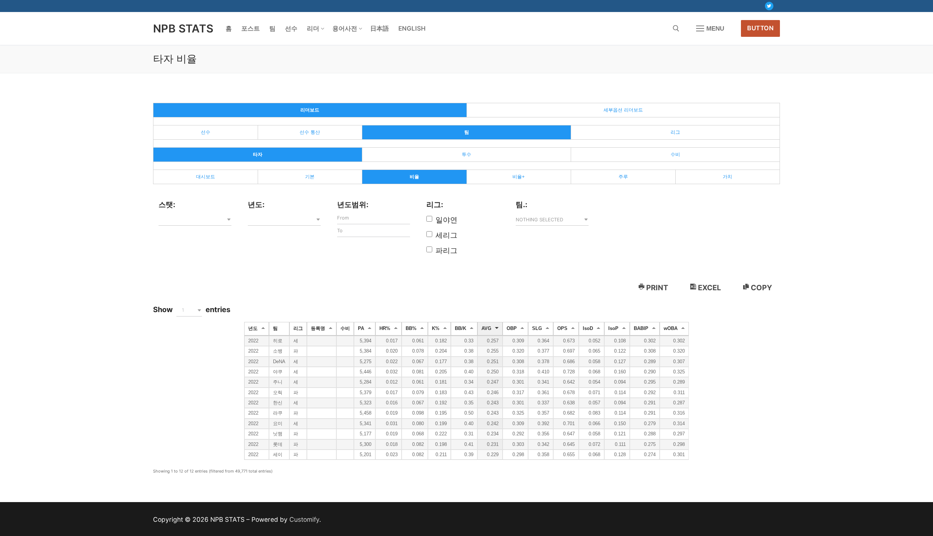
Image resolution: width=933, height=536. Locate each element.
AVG (486, 328)
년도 (253, 328)
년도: (256, 204)
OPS (562, 328)
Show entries (191, 309)
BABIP (641, 328)
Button (760, 28)
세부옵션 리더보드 (623, 110)
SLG (537, 328)
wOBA (671, 328)
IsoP (613, 328)
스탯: (167, 204)
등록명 (318, 328)
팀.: (521, 204)
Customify (304, 519)
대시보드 (205, 176)
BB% (411, 328)
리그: (434, 204)
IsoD (588, 328)
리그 (675, 132)
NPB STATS (183, 28)
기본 (310, 176)
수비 (675, 154)
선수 (205, 132)
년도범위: (352, 204)
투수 (466, 154)
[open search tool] (676, 28)
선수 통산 (310, 132)
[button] (195, 219)
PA (361, 328)
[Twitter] (769, 6)
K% (436, 328)
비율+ (518, 176)
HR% (384, 328)
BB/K (460, 328)
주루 (623, 176)
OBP (512, 328)
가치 (727, 176)
